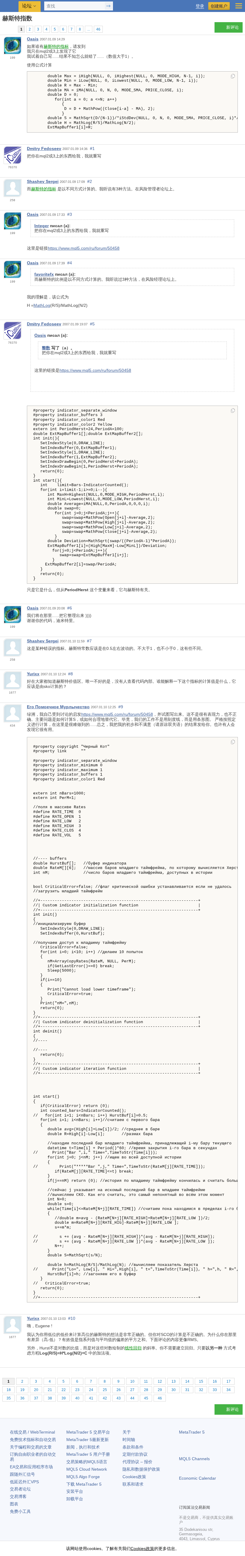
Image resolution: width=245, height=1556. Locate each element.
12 (160, 1381)
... (88, 29)
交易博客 (18, 1496)
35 (9, 1398)
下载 (84, 1484)
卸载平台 (74, 1498)
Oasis (33, 39)
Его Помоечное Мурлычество (58, 706)
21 (50, 1390)
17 (228, 1381)
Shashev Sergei (43, 181)
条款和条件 (132, 1447)
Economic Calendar (197, 1478)
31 (187, 1390)
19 (22, 1390)
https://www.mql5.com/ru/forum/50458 (84, 248)
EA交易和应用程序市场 (31, 1466)
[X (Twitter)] (201, 1499)
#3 (69, 214)
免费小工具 (20, 1511)
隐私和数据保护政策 (141, 1469)
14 (187, 1381)
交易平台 (88, 1432)
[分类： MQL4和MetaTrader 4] (11, 29)
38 (50, 1398)
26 (119, 1390)
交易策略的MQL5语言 (86, 1461)
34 (228, 1390)
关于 (126, 1432)
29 (160, 1390)
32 (201, 1390)
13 (174, 1381)
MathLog (41, 305)
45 (146, 1398)
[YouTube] (211, 1499)
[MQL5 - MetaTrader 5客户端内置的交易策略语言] (9, 6)
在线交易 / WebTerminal (32, 1432)
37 (36, 1398)
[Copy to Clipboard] (232, 77)
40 (77, 1398)
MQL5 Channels (194, 1458)
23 (77, 1390)
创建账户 (219, 6)
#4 (69, 262)
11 (146, 1381)
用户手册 (88, 1454)
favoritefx (44, 274)
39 (64, 1398)
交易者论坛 (20, 1489)
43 (119, 1398)
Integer (41, 225)
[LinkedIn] (220, 1499)
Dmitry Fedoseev (44, 148)
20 (36, 1390)
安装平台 (74, 1491)
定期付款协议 (135, 1454)
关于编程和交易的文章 (31, 1447)
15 (201, 1381)
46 (98, 29)
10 (132, 1381)
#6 (69, 608)
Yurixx (33, 673)
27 (132, 1390)
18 (9, 1390)
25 (105, 1390)
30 (174, 1390)
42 (105, 1398)
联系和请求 (132, 1484)
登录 (200, 6)
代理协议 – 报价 (137, 1461)
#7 (89, 641)
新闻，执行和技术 (83, 1447)
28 (146, 1390)
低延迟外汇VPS (24, 1481)
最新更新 (87, 1439)
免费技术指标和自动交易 (33, 1439)
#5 (92, 323)
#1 (92, 148)
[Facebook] (182, 1499)
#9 (120, 706)
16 (215, 1381)
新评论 (232, 27)
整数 (46, 347)
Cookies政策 (134, 1476)
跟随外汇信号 (22, 1474)
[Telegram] (192, 1499)
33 (215, 1390)
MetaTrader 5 (192, 1432)
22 (64, 1390)
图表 (14, 1504)
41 (91, 1398)
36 (22, 1398)
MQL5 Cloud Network (86, 1469)
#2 (89, 181)
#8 (70, 673)
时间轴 (128, 1439)
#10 (71, 1318)
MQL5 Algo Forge (83, 1476)
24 (91, 1390)
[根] (4, 29)
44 (132, 1398)
